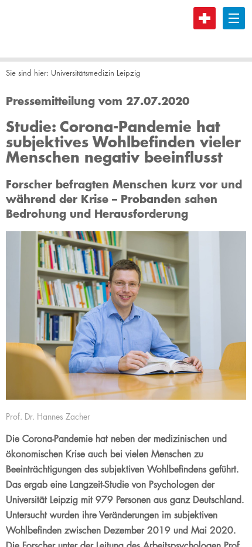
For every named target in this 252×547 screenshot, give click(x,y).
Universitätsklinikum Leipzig (50, 28)
